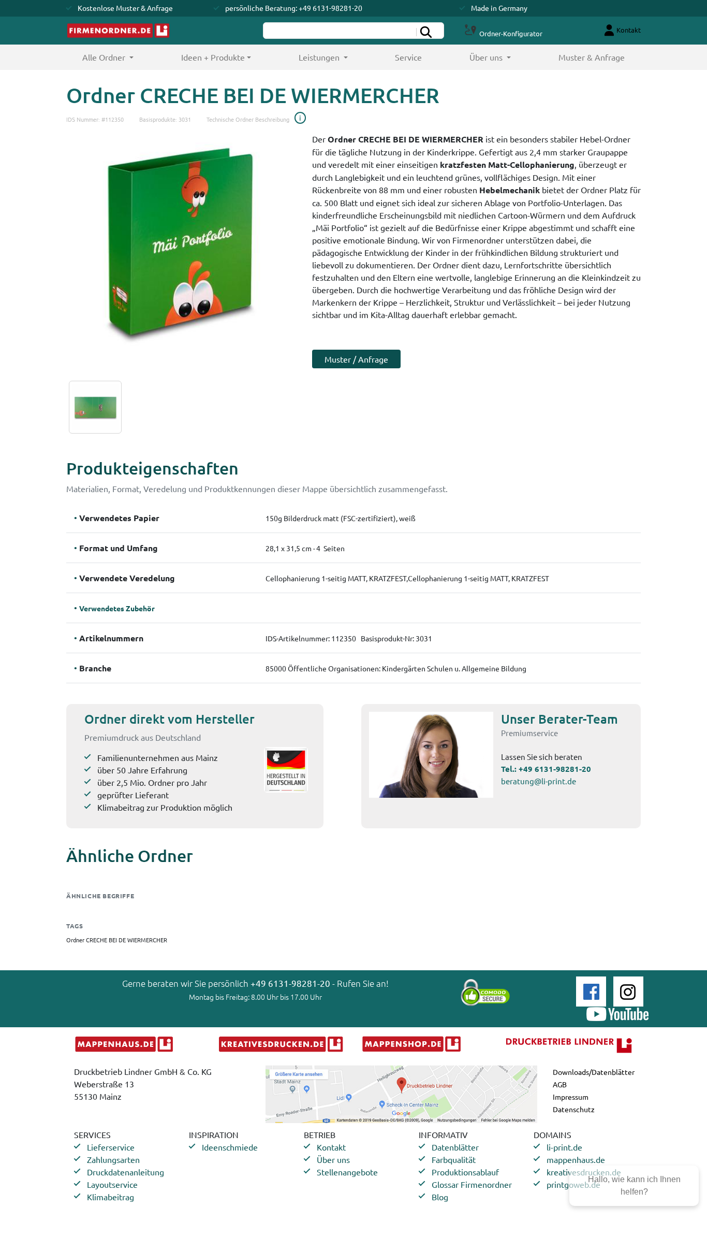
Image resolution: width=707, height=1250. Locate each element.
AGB (560, 1084)
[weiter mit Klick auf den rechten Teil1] (181, 239)
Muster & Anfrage (591, 57)
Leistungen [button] (320, 57)
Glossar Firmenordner (472, 1184)
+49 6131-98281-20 (555, 769)
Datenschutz (574, 1109)
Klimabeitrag (110, 1196)
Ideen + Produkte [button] (213, 57)
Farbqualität (454, 1159)
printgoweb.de (573, 1184)
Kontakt (331, 1147)
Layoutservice (112, 1184)
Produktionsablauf (465, 1172)
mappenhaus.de (576, 1159)
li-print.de (564, 1147)
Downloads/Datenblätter (594, 1071)
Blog (440, 1196)
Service (408, 57)
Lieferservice (111, 1147)
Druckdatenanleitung (125, 1172)
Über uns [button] (487, 57)
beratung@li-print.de (538, 781)
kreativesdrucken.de (584, 1172)
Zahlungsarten (113, 1159)
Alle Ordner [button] (119, 57)
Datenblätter (455, 1147)
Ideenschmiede (230, 1147)
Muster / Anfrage (356, 359)
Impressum (570, 1096)
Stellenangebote (347, 1172)
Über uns (333, 1159)
